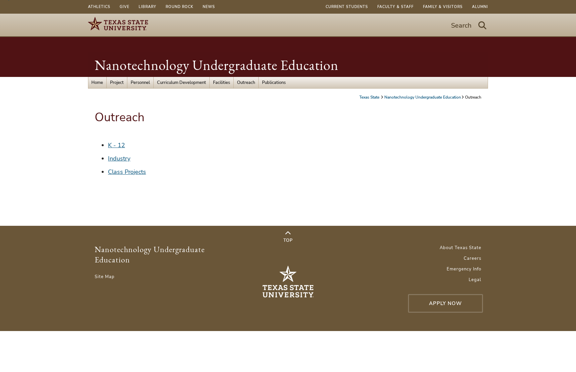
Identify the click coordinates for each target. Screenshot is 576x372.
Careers (472, 258)
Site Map (105, 277)
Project (117, 83)
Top (288, 240)
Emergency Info (464, 269)
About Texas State (460, 248)
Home (97, 83)
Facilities (221, 83)
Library (147, 6)
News (209, 6)
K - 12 (116, 145)
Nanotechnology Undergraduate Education (216, 65)
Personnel (140, 83)
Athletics (99, 6)
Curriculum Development (181, 83)
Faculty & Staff (395, 6)
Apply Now (445, 303)
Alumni (480, 6)
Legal (475, 280)
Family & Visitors (443, 6)
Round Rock (179, 6)
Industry (119, 159)
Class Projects (127, 172)
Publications (274, 83)
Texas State (369, 97)
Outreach (246, 83)
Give (124, 6)
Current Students (347, 6)
